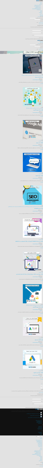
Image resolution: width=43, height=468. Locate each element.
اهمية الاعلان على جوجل (39, 339)
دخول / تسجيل (40, 460)
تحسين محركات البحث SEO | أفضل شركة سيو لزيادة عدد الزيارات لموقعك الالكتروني (17, 206)
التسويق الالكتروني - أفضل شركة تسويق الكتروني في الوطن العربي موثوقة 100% (29, 75)
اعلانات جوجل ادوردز (41, 75)
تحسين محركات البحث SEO (39, 420)
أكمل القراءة (41, 83)
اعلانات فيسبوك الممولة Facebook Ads (36, 454)
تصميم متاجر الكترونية (38, 452)
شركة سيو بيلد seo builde (38, 208)
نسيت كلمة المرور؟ (41, 22)
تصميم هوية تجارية (38, 9)
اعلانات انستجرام (40, 427)
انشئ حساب (39, 16)
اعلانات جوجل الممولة (39, 175)
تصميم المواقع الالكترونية (39, 421)
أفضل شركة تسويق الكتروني (38, 109)
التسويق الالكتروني (40, 423)
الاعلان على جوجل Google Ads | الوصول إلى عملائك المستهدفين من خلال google (29, 241)
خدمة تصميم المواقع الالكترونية (37, 451)
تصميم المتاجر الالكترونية (39, 422)
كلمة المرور (41, 19)
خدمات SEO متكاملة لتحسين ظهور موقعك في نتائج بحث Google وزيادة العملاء (35, 417)
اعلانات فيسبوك (40, 426)
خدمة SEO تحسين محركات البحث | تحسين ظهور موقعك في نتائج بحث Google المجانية (34, 413)
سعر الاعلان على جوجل (39, 77)
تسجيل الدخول (41, 47)
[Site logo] (39, 0)
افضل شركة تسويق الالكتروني (38, 306)
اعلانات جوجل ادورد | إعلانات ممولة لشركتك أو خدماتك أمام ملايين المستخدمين (29, 274)
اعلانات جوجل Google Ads (37, 453)
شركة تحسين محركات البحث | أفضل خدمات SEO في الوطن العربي (36, 415)
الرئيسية (42, 53)
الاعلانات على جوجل (39, 142)
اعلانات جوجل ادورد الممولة (38, 372)
